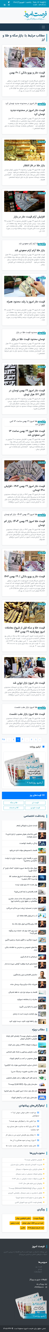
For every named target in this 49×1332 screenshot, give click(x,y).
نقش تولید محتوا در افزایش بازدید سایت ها (21, 1145)
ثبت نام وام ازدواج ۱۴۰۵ (35, 1228)
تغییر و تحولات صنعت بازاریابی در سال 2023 (27, 1178)
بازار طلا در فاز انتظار (34, 165)
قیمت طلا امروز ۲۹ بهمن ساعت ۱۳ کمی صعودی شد (27, 433)
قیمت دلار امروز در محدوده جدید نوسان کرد (27, 112)
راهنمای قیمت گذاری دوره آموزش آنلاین (28, 1202)
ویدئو (40, 1269)
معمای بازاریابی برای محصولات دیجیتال (29, 1169)
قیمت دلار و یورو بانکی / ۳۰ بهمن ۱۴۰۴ (27, 75)
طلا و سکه (13, 802)
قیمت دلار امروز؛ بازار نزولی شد (29, 683)
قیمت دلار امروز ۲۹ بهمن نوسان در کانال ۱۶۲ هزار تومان (27, 392)
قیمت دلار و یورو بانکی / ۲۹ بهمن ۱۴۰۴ (24, 576)
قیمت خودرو (35, 807)
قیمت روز (39, 1267)
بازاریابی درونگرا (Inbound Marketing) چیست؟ (25, 1188)
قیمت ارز (35, 802)
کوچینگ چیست (38, 1218)
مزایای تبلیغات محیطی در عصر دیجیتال (29, 1174)
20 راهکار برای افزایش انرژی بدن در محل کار (21, 1135)
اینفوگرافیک (38, 1272)
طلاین (23, 1228)
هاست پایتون (15, 1223)
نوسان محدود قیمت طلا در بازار (28, 339)
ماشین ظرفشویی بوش (23, 1218)
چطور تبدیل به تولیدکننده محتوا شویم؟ (29, 1197)
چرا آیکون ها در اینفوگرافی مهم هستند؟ (22, 1121)
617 (3, 739)
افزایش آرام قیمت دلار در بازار (29, 217)
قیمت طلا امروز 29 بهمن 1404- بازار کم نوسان (24, 523)
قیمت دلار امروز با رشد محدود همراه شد (26, 304)
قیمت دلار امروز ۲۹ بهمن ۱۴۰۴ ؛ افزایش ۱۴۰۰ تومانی (24, 488)
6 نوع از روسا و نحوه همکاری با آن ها (23, 1140)
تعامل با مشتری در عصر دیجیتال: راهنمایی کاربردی (25, 1193)
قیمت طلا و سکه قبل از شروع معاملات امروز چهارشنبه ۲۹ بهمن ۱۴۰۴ (25, 630)
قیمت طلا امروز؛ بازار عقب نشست (27, 714)
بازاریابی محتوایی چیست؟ (33, 1159)
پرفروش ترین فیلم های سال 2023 (30, 1183)
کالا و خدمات (13, 807)
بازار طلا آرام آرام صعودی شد (30, 250)
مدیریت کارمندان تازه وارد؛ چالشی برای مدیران (26, 1164)
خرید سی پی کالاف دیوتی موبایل (32, 1223)
